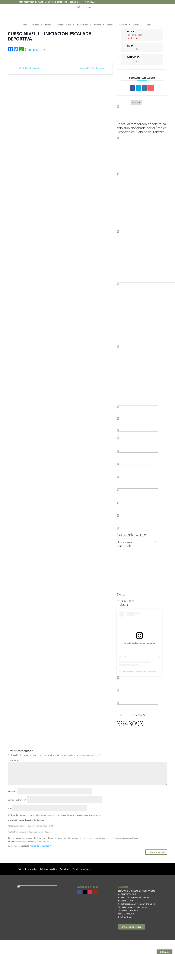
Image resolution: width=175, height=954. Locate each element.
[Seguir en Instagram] (90, 892)
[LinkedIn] (145, 88)
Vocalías (110, 25)
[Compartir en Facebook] (132, 88)
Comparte (35, 49)
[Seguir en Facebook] (79, 892)
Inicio (25, 25)
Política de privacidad (40, 846)
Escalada (134, 61)
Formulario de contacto (132, 926)
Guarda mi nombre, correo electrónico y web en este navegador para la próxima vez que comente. (56, 815)
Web (10, 808)
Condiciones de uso (82, 869)
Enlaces (148, 25)
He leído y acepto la (31, 846)
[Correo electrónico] (151, 88)
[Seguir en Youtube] (96, 892)
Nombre (12, 791)
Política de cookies (48, 869)
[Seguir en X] (85, 892)
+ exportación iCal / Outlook (90, 68)
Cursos (60, 25)
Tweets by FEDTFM (125, 601)
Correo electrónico (17, 800)
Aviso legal (65, 869)
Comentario (14, 760)
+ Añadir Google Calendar (29, 68)
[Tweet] (138, 88)
